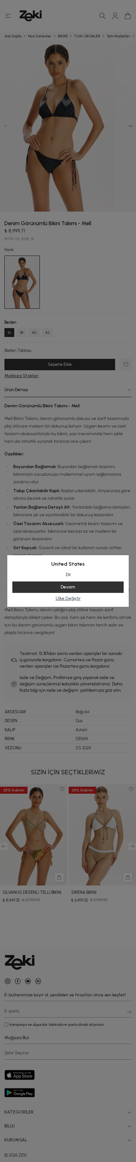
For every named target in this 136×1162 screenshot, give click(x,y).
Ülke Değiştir (68, 598)
